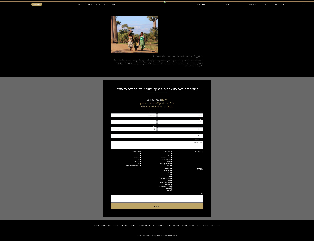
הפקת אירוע (167, 168)
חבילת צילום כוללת (165, 178)
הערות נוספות (199, 140)
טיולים (169, 156)
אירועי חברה (167, 154)
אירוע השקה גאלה (165, 163)
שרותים (106, 4)
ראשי (303, 4)
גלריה (98, 4)
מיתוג (169, 161)
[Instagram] (60, 4)
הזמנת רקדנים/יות (165, 182)
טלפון (201, 119)
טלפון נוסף (153, 119)
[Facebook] (62, 4)
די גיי (169, 172)
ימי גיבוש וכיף (166, 184)
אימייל (201, 133)
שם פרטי (200, 112)
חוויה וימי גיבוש (166, 158)
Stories (184, 225)
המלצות (90, 4)
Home (168, 225)
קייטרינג (168, 165)
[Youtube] (53, 4)
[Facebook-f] (163, 230)
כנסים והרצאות (166, 159)
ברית (138, 159)
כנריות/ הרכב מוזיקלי (165, 186)
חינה (138, 163)
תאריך (155, 126)
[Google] (57, 4)
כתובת (201, 126)
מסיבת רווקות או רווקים (133, 165)
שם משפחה (153, 112)
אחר (202, 193)
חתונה (138, 154)
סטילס (169, 174)
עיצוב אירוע (167, 170)
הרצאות (168, 190)
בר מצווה (137, 158)
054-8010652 (154, 99)
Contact (176, 225)
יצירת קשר (81, 4)
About (191, 225)
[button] (72, 4)
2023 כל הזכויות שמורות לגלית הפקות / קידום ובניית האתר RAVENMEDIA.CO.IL (156, 235)
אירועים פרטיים (252, 4)
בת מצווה (137, 156)
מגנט (169, 176)
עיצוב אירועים (201, 4)
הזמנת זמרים (167, 180)
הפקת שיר (226, 4)
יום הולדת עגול (135, 161)
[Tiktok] (55, 4)
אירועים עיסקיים (279, 4)
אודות (114, 4)
